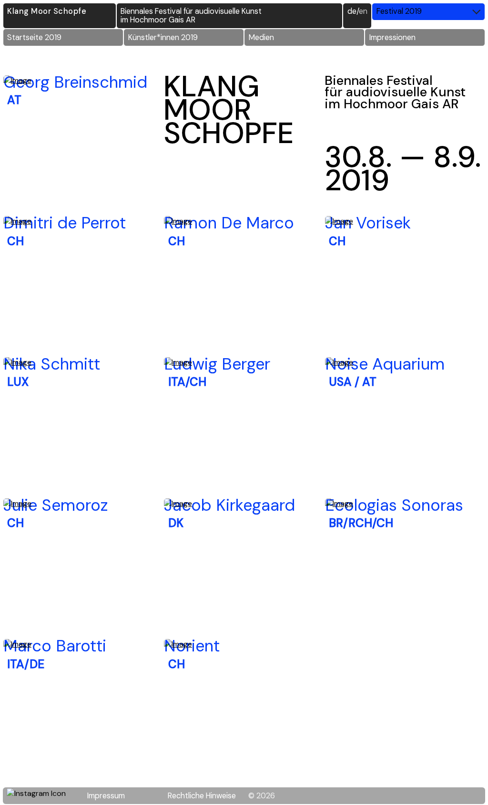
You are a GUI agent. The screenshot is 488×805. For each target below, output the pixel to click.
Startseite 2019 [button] (34, 37)
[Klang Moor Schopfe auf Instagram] (42, 796)
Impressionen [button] (392, 37)
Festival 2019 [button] (399, 11)
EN (363, 11)
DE (351, 11)
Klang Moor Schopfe (46, 11)
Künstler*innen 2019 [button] (163, 37)
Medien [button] (261, 37)
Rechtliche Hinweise (202, 796)
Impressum (106, 796)
